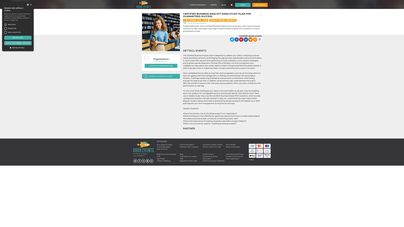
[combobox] (28, 5)
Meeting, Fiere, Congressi (189, 147)
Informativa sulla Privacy (235, 154)
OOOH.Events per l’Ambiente (214, 161)
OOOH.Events (142, 153)
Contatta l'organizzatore (161, 66)
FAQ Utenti (207, 159)
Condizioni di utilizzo (210, 156)
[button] (18, 47)
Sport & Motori (162, 149)
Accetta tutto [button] (18, 38)
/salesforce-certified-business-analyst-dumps (161, 77)
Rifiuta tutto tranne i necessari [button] (18, 43)
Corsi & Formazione (196, 23)
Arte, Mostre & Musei (164, 145)
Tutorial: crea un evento (234, 156)
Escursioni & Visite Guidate (212, 145)
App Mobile (161, 159)
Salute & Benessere (233, 147)
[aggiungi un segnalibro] (260, 15)
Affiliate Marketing (163, 161)
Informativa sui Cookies (188, 156)
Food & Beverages (163, 147)
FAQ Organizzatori (232, 159)
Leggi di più (14, 20)
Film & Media (230, 145)
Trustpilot (251, 159)
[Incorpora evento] (255, 39)
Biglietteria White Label (188, 161)
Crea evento (259, 5)
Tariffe (213, 5)
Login (242, 5)
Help (181, 159)
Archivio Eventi (208, 154)
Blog (223, 5)
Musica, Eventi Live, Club (212, 147)
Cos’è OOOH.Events (197, 5)
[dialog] (18, 26)
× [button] (31, 4)
